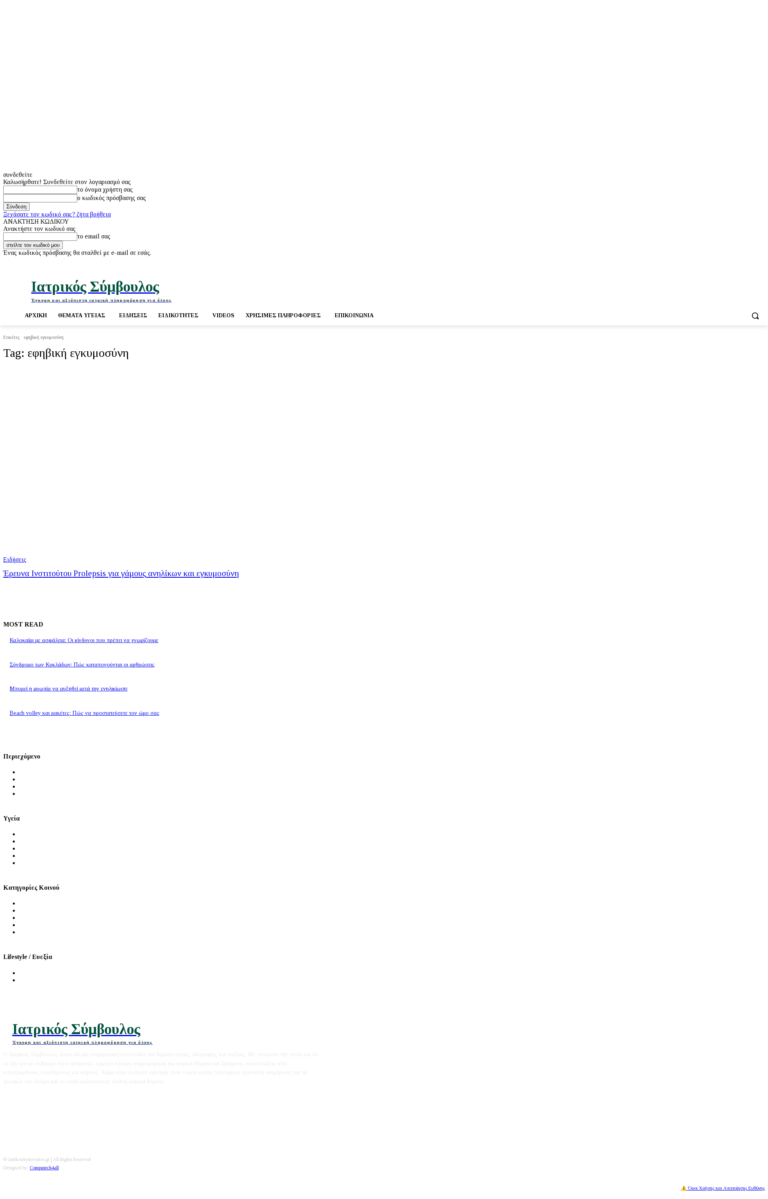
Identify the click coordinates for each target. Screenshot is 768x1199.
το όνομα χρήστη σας (105, 189)
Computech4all (44, 1168)
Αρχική (29, 772)
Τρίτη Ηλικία (37, 924)
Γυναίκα (30, 910)
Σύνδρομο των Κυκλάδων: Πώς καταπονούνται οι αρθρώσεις (82, 665)
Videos (28, 793)
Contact (74, 1096)
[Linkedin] (760, 262)
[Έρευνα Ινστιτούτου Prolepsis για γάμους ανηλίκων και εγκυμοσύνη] (198, 465)
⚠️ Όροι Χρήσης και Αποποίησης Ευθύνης (723, 1188)
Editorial (14, 1096)
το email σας (93, 236)
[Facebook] (727, 262)
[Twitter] (738, 262)
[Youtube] (749, 262)
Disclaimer (45, 1096)
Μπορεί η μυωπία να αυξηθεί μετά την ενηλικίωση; (69, 689)
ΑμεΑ (27, 932)
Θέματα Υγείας (39, 834)
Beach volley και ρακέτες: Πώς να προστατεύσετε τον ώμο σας (85, 713)
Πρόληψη (31, 841)
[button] (755, 315)
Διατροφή (32, 972)
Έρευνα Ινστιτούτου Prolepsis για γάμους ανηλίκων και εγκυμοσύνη (121, 573)
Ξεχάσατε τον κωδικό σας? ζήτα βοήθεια (57, 214)
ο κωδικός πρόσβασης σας (111, 197)
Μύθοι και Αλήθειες (46, 786)
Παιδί (26, 917)
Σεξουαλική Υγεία (43, 862)
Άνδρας (29, 903)
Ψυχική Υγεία (37, 848)
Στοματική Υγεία (41, 855)
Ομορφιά (31, 980)
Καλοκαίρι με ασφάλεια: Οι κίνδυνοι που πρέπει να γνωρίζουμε (84, 640)
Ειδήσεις (14, 559)
